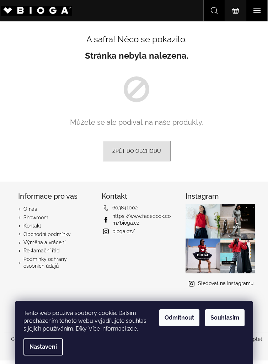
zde (132, 328)
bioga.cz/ (123, 231)
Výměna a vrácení (44, 242)
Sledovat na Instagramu (225, 283)
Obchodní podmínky (47, 234)
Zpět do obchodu (136, 151)
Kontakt (32, 226)
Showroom (35, 217)
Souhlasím (224, 317)
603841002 (125, 207)
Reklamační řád (41, 250)
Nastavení (43, 346)
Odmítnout (179, 317)
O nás (30, 209)
